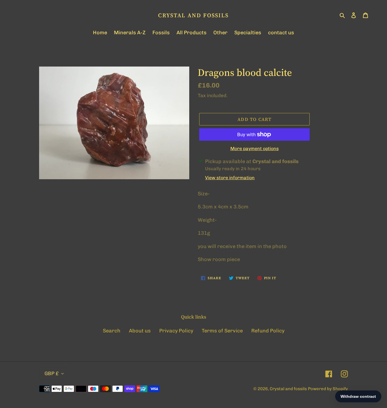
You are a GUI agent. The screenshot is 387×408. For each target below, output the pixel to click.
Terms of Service (222, 331)
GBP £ (51, 373)
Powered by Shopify (328, 388)
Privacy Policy (176, 331)
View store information (230, 177)
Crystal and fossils (193, 15)
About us (140, 331)
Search (111, 331)
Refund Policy (267, 331)
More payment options (254, 148)
